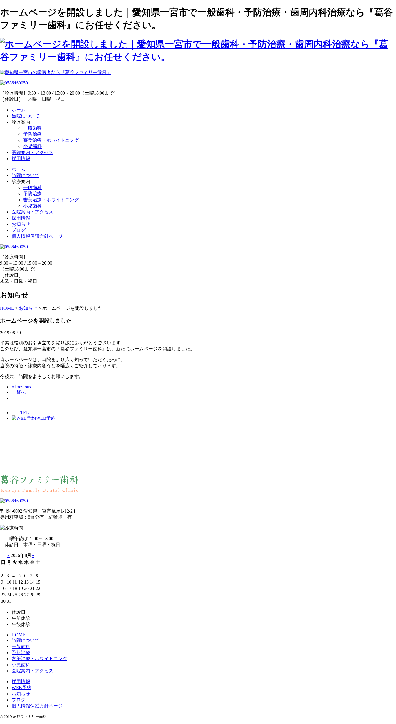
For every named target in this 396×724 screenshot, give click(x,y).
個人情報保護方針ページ (37, 236)
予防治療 (32, 134)
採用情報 (21, 158)
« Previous (21, 386)
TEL (24, 412)
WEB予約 (46, 418)
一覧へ (19, 392)
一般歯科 (32, 128)
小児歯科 (32, 146)
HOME (19, 634)
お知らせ (21, 224)
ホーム (19, 109)
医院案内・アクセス (32, 152)
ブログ (19, 230)
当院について (25, 115)
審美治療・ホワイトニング (51, 140)
